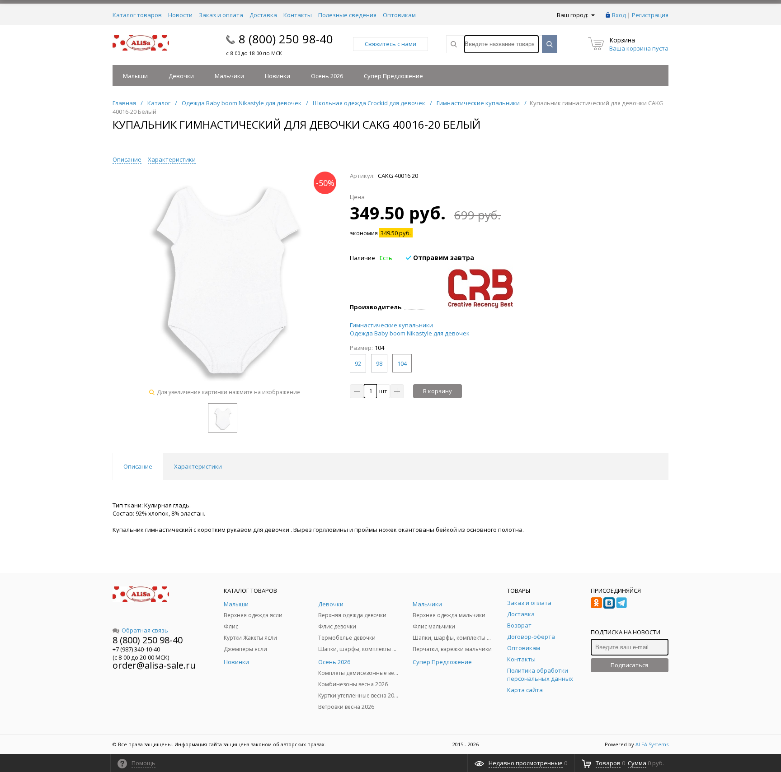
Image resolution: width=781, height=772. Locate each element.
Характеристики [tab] (198, 466)
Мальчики (229, 76)
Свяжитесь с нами (390, 44)
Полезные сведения (347, 15)
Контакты (297, 15)
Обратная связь (145, 630)
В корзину (437, 391)
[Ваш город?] (592, 15)
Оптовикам (399, 15)
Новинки (277, 76)
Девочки (181, 76)
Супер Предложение (393, 76)
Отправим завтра (442, 257)
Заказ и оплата (221, 15)
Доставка (263, 15)
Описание (127, 159)
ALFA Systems (651, 744)
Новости (180, 15)
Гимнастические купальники (391, 325)
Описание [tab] (137, 466)
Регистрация (650, 15)
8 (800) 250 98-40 (286, 39)
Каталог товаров (137, 15)
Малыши (135, 76)
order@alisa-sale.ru (154, 665)
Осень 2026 (327, 76)
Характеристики (172, 159)
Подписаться (629, 665)
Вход (619, 15)
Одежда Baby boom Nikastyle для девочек (410, 333)
